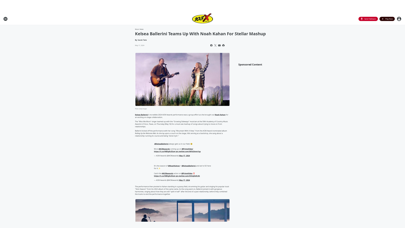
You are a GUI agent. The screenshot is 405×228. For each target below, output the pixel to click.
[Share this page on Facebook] (211, 45)
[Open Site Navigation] (5, 19)
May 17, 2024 (184, 156)
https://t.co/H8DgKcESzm (164, 151)
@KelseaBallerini (161, 144)
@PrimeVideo (187, 149)
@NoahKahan (174, 166)
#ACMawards (164, 149)
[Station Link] (202, 18)
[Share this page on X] (215, 45)
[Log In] (399, 19)
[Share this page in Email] (219, 45)
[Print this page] (223, 45)
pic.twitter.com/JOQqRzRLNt (188, 176)
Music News (139, 29)
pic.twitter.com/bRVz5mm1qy (188, 151)
